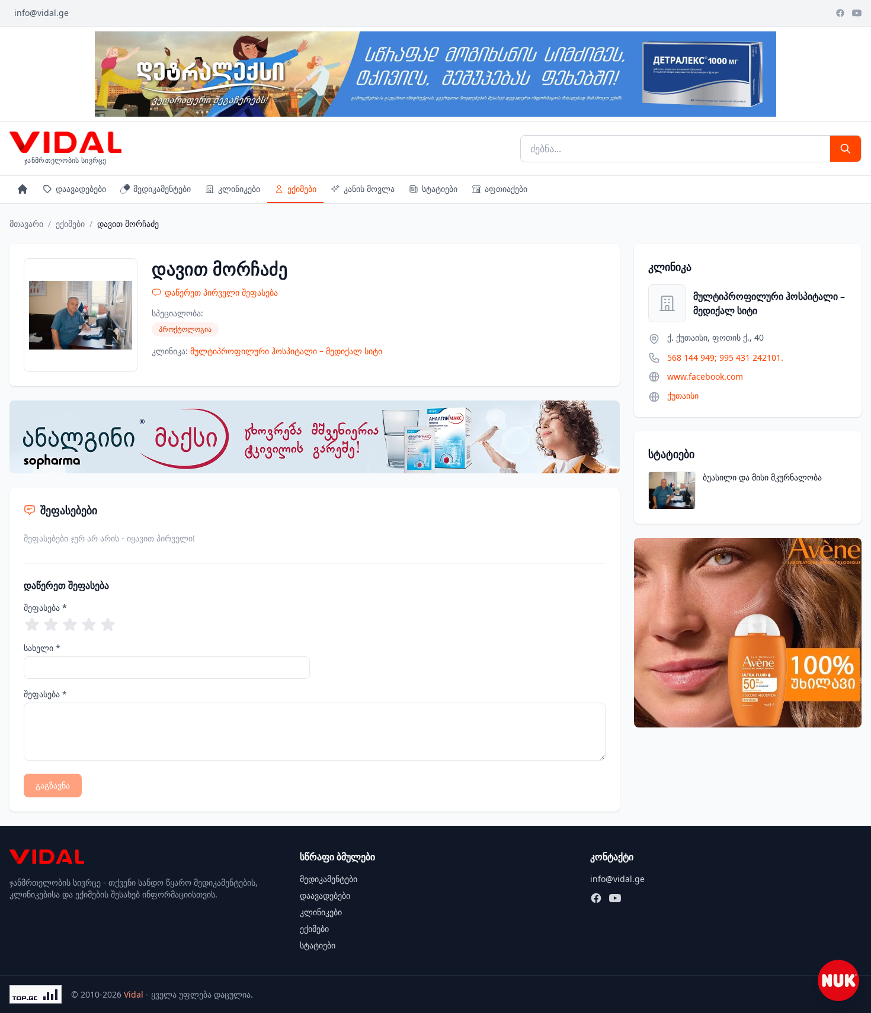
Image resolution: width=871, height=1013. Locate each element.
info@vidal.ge (41, 12)
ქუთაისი (683, 395)
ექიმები (301, 188)
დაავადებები (81, 188)
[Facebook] (840, 13)
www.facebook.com (705, 376)
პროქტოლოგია (185, 329)
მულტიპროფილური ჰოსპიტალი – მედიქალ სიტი (286, 351)
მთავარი (26, 223)
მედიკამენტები (162, 188)
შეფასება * (45, 607)
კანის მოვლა (369, 188)
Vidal (133, 994)
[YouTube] (857, 13)
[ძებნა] (845, 149)
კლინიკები (239, 188)
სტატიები (439, 188)
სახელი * (42, 647)
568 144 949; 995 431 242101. (725, 357)
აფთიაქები (506, 188)
